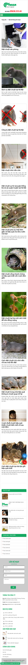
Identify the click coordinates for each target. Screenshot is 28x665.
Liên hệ (4, 652)
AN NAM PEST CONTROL (18, 661)
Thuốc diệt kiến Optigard (13, 643)
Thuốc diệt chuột (7, 538)
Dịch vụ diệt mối (8, 612)
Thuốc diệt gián (6, 541)
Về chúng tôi (5, 656)
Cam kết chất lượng (7, 654)
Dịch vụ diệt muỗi (9, 623)
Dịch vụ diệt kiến (9, 626)
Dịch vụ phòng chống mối (11, 615)
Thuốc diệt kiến (6, 544)
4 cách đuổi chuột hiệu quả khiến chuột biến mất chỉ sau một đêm (13, 425)
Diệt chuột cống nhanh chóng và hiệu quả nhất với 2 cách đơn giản (14, 276)
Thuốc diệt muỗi (6, 550)
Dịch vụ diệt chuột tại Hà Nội (12, 90)
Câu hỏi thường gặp (7, 650)
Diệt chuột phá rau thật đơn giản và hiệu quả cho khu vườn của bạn (13, 232)
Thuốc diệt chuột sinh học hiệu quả (15, 638)
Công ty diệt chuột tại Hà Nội (13, 130)
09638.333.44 (16, 11)
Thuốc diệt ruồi (6, 553)
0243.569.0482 (17, 604)
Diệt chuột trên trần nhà (11, 170)
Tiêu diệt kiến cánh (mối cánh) (14, 633)
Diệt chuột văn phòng (10, 49)
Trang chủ (4, 19)
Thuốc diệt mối (6, 547)
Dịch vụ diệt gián (9, 621)
